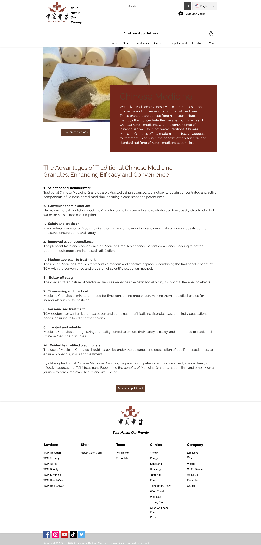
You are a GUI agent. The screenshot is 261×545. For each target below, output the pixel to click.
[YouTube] (64, 534)
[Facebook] (47, 534)
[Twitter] (81, 534)
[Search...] (187, 6)
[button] (211, 33)
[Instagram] (55, 534)
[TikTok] (73, 534)
